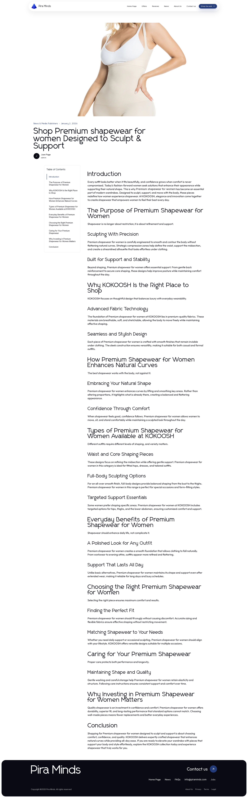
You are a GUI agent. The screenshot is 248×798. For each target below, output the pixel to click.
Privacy (198, 789)
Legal (213, 789)
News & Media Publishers (46, 123)
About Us (189, 789)
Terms (206, 789)
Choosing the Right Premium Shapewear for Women (61, 224)
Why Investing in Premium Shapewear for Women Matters (62, 240)
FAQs (177, 779)
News (168, 779)
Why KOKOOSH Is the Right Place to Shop (63, 191)
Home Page (155, 779)
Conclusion (53, 247)
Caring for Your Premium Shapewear (59, 232)
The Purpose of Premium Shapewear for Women (59, 183)
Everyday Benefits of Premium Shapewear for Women (62, 215)
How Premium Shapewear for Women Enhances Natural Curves (63, 199)
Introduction (54, 177)
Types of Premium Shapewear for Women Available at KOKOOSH (63, 207)
